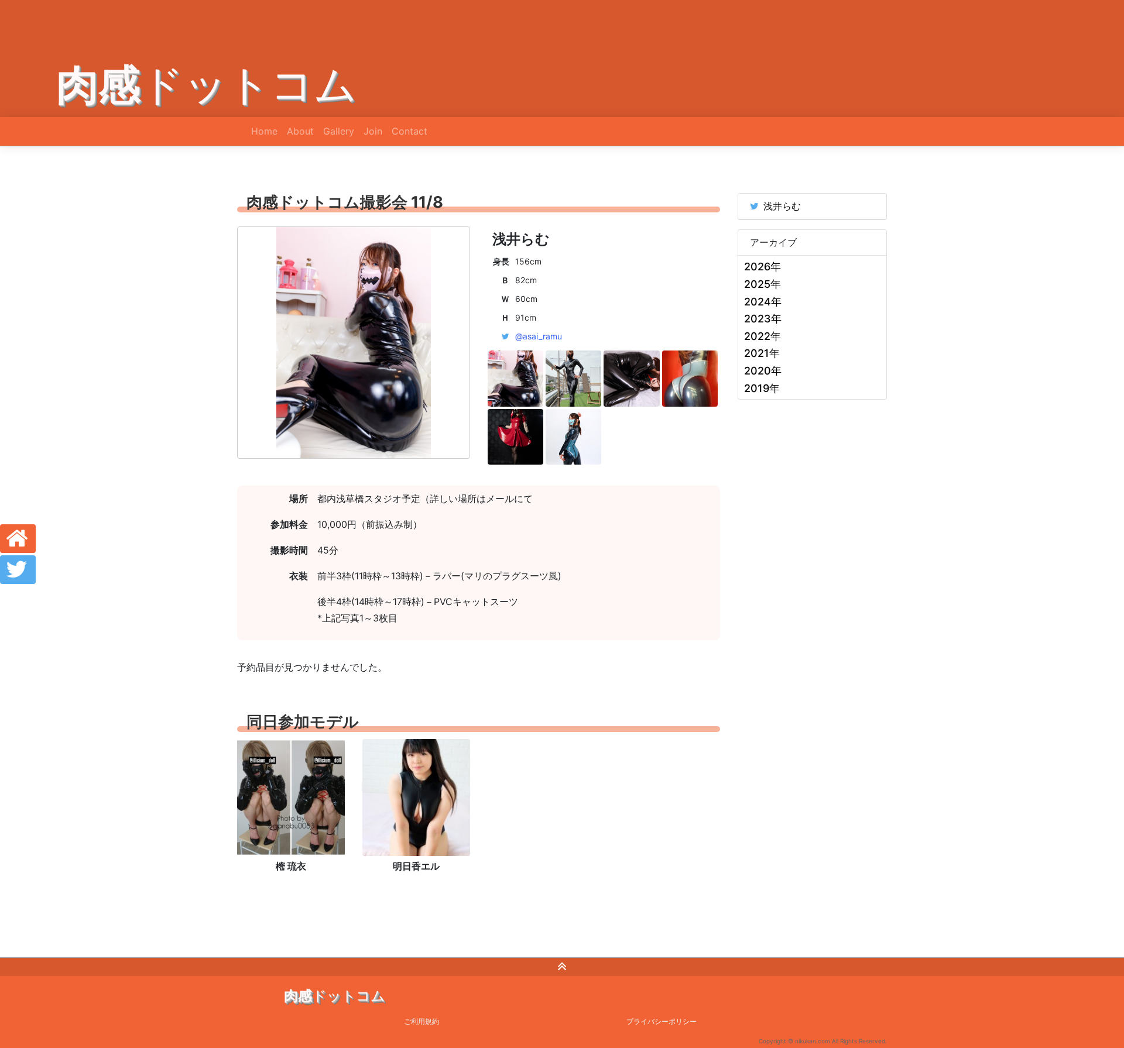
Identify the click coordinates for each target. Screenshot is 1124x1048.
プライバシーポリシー (661, 1021)
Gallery (338, 131)
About (300, 131)
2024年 (763, 301)
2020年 (763, 371)
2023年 (763, 318)
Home (264, 131)
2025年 (762, 284)
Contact (409, 131)
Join (373, 131)
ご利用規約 (421, 1021)
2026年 (762, 266)
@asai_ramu (538, 336)
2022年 (762, 336)
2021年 (762, 353)
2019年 (762, 388)
